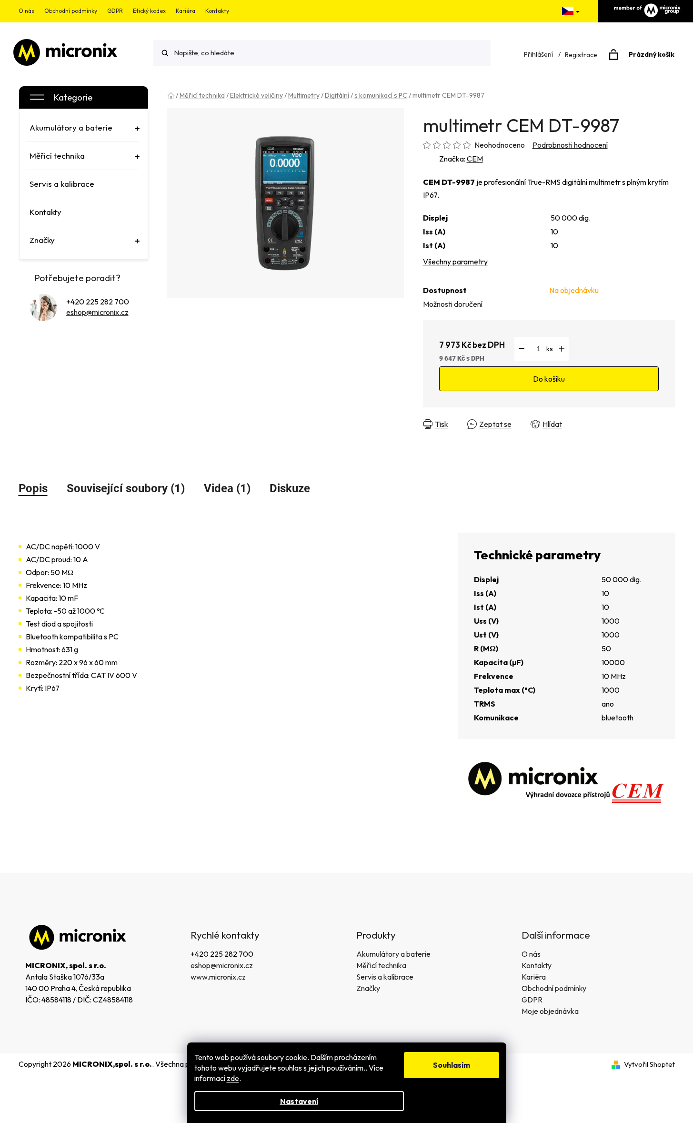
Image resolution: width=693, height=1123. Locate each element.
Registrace (581, 55)
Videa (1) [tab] (227, 488)
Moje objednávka (550, 1011)
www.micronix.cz (218, 976)
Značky (368, 988)
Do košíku (549, 379)
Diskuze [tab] (290, 488)
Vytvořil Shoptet (649, 1064)
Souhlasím (451, 1065)
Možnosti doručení (452, 304)
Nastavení (299, 1101)
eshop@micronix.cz (97, 312)
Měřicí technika (381, 965)
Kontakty (217, 10)
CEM (475, 158)
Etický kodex (149, 10)
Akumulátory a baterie (393, 954)
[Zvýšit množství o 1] (561, 349)
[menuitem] (82, 128)
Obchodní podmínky (70, 10)
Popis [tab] (33, 488)
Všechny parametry (455, 261)
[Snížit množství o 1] (521, 349)
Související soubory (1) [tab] (126, 488)
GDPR (115, 10)
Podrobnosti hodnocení (570, 145)
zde (233, 1078)
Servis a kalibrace (384, 976)
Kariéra (185, 10)
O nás (26, 10)
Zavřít (589, 424)
